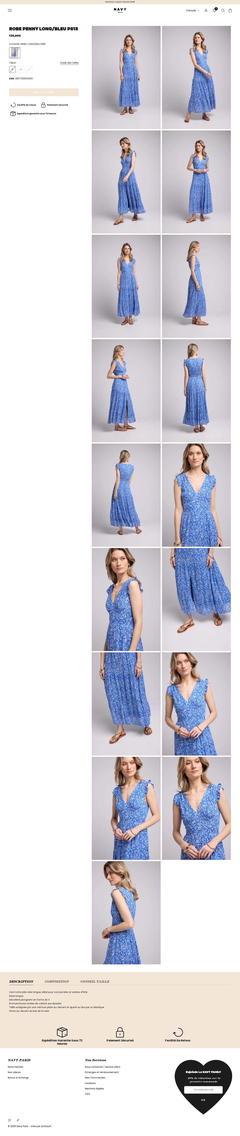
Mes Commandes (95, 1077)
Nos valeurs (14, 1072)
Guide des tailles (69, 62)
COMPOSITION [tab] (57, 981)
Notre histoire (15, 1067)
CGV (87, 1094)
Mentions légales (94, 1088)
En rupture (44, 92)
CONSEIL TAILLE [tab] (94, 981)
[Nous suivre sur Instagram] (9, 1120)
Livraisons (90, 1083)
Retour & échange (18, 1077)
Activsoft (46, 1126)
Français (191, 10)
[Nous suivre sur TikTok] (18, 1120)
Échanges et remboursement (102, 1072)
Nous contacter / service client (102, 1067)
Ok (203, 1100)
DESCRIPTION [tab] (21, 981)
